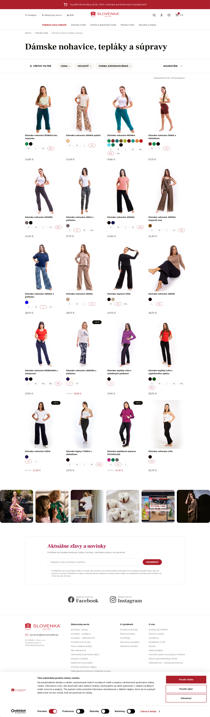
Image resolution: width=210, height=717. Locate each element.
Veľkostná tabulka (129, 646)
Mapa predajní (156, 650)
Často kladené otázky (81, 646)
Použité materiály (129, 629)
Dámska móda (78, 25)
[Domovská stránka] (105, 14)
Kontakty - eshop (79, 629)
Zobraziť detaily (148, 711)
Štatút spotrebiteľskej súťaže (163, 658)
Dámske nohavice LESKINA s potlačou (81, 372)
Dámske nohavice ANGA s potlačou (79, 218)
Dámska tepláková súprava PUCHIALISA (121, 453)
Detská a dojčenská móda (103, 25)
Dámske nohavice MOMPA (39, 217)
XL (43, 148)
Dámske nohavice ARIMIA (121, 217)
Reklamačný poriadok (82, 662)
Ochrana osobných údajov (84, 667)
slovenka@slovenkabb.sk (44, 634)
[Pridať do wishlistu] (58, 478)
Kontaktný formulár (81, 642)
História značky (156, 633)
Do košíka (42, 478)
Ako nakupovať (78, 650)
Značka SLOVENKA (158, 629)
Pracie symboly (127, 633)
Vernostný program (130, 642)
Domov (28, 33)
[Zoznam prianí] (169, 15)
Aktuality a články (147, 25)
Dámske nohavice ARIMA (79, 294)
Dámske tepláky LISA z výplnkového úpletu (160, 372)
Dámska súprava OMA (119, 294)
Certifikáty (125, 638)
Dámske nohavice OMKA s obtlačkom (162, 137)
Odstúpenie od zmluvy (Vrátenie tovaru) (91, 671)
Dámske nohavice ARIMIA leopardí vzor (162, 218)
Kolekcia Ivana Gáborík (54, 25)
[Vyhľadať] (154, 15)
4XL (118, 153)
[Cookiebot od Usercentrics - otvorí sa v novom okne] (18, 711)
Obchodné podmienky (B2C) (85, 654)
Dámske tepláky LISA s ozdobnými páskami (119, 372)
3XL (110, 153)
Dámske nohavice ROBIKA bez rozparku (41, 137)
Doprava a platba (79, 658)
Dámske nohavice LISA (160, 451)
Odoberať (152, 562)
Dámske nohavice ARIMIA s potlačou (39, 295)
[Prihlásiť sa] (161, 15)
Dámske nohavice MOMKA (121, 135)
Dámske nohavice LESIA (37, 451)
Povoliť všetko (186, 679)
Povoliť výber (186, 689)
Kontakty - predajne (80, 633)
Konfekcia (154, 638)
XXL (50, 148)
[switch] (80, 711)
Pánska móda (127, 25)
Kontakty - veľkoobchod (83, 638)
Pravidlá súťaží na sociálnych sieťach (167, 654)
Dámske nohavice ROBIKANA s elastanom (41, 372)
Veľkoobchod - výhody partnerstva (166, 662)
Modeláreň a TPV (157, 642)
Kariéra (152, 646)
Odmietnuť (186, 698)
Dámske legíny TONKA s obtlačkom (79, 453)
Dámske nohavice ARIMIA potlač (83, 135)
